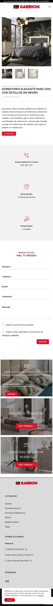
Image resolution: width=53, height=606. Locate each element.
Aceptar (10, 600)
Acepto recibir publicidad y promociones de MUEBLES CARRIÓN (22, 334)
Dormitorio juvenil (13, 508)
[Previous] (6, 42)
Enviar (43, 341)
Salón (7, 526)
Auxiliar (8, 503)
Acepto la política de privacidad (19, 325)
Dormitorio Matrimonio (15, 513)
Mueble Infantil (12, 522)
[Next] (47, 42)
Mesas (8, 517)
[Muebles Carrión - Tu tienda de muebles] (26, 7)
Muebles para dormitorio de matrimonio (18, 86)
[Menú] (49, 7)
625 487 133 (26, 165)
